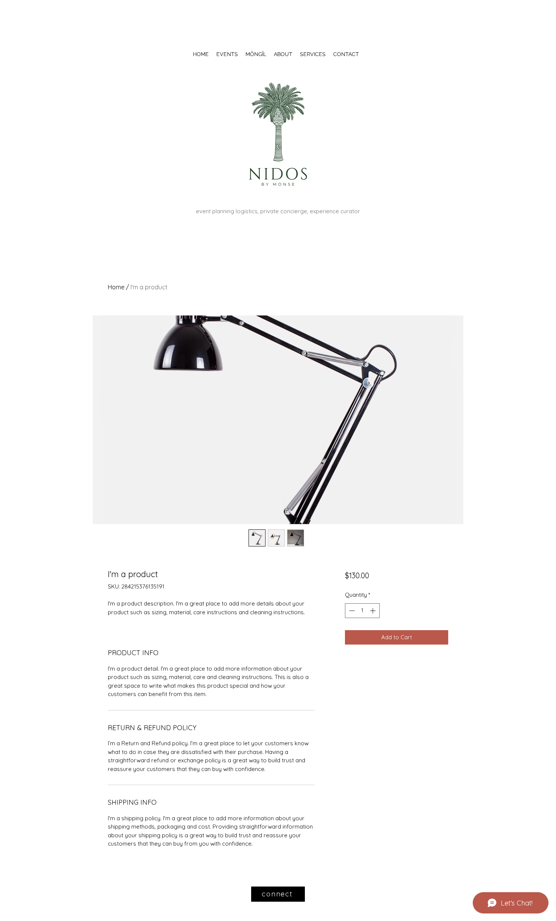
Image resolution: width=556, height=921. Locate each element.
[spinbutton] (362, 611)
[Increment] (373, 611)
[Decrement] (351, 611)
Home (116, 287)
